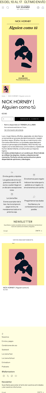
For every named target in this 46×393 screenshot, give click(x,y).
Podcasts (5, 367)
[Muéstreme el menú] (3, 7)
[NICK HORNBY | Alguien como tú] (23, 264)
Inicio (3, 96)
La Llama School (8, 358)
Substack (5, 350)
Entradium (6, 362)
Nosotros (5, 337)
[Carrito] (43, 7)
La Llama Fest (7, 354)
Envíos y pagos (7, 341)
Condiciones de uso (9, 345)
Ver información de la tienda (13, 130)
